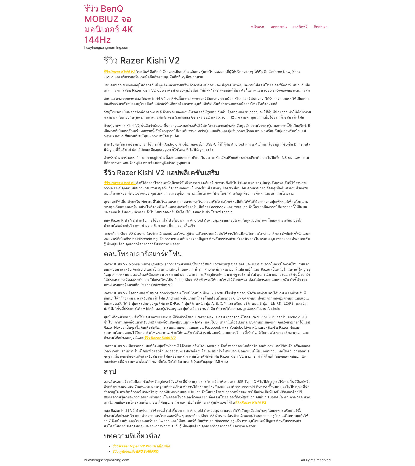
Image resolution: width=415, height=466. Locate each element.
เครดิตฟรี (300, 27)
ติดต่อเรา (320, 27)
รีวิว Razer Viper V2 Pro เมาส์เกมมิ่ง (141, 446)
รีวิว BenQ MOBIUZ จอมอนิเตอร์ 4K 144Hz (108, 24)
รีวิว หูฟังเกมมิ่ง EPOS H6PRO (135, 451)
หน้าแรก (257, 27)
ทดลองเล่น (279, 27)
